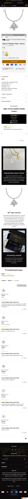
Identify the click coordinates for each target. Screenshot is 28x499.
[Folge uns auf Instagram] (12, 449)
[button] (1, 133)
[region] (14, 133)
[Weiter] (25, 37)
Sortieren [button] (4, 280)
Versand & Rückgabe (7, 94)
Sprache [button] (10, 280)
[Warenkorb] (25, 5)
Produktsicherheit (6, 101)
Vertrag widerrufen (14, 494)
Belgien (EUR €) (10, 486)
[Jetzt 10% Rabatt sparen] (24, 459)
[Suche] (4, 5)
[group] (14, 274)
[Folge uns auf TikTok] (15, 449)
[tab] (21, 285)
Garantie (4, 97)
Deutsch (17, 486)
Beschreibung (5, 76)
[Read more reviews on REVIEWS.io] (14, 122)
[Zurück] (2, 37)
